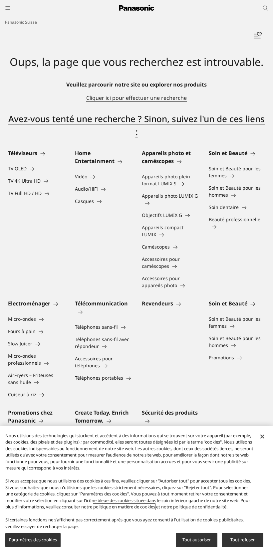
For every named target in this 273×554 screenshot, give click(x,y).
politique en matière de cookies (124, 507)
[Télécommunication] (103, 311)
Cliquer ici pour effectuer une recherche (136, 97)
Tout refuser (242, 540)
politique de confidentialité (199, 507)
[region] (136, 490)
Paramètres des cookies (33, 540)
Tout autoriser (196, 540)
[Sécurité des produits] (170, 420)
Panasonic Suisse (21, 22)
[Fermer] (262, 436)
